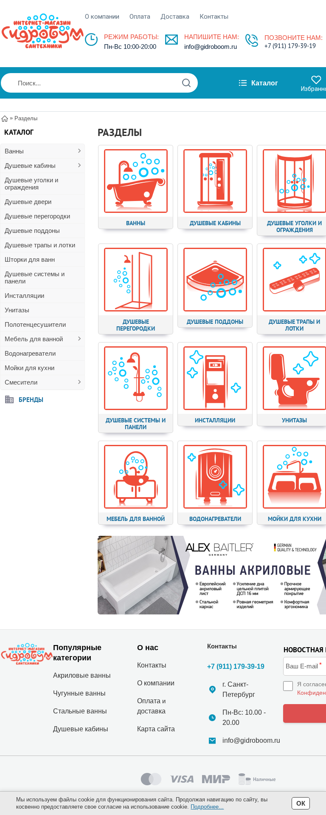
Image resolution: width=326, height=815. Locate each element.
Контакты (214, 16)
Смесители (21, 382)
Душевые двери (28, 201)
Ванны (14, 151)
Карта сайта (156, 729)
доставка (151, 711)
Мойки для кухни (29, 367)
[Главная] (4, 118)
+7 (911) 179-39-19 (290, 46)
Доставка (174, 16)
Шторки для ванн (30, 259)
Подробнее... (207, 807)
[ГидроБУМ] (42, 31)
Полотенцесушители (35, 324)
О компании (102, 16)
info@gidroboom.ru (210, 46)
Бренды (31, 399)
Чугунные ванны (79, 693)
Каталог (264, 83)
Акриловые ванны (82, 675)
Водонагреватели (30, 353)
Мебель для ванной (34, 338)
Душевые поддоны (32, 230)
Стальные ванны (80, 711)
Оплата (139, 16)
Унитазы (17, 310)
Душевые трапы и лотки (40, 245)
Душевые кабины (30, 165)
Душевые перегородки (37, 216)
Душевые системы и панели (35, 277)
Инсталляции (24, 295)
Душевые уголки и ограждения (31, 183)
